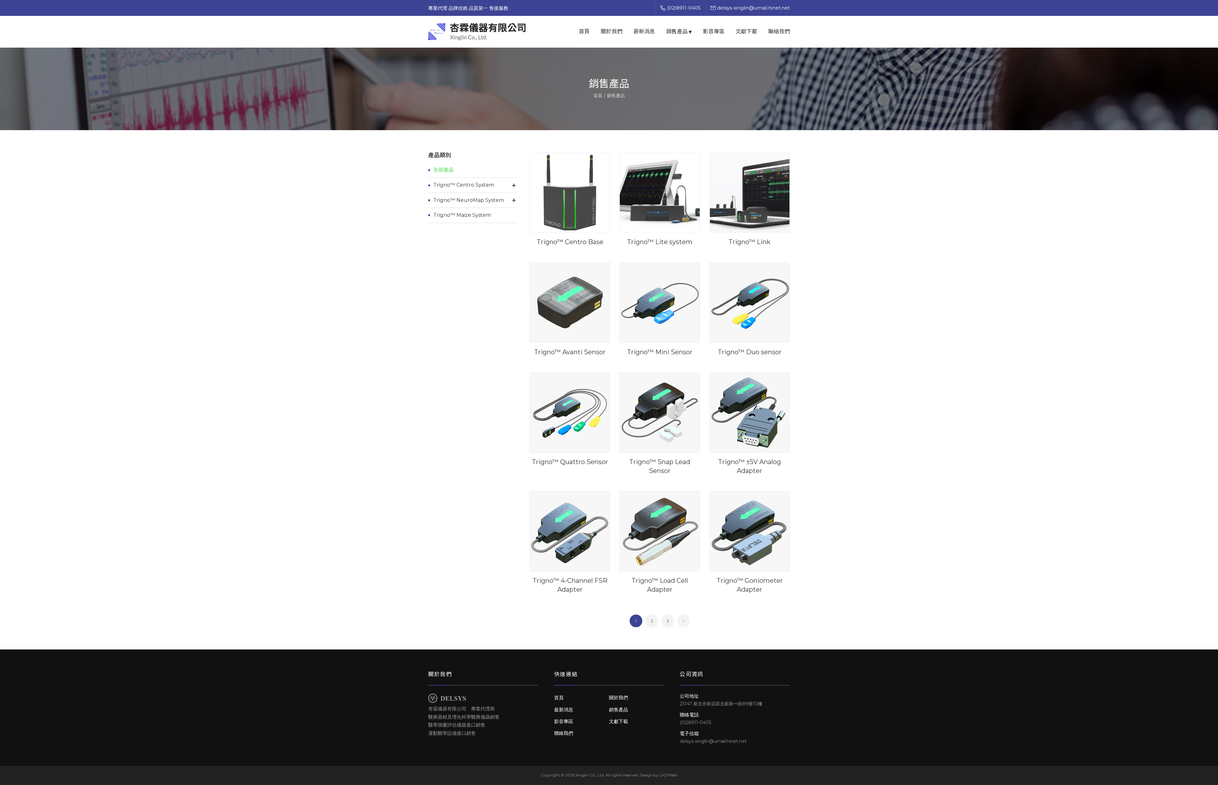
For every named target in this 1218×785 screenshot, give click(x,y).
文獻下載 (746, 31)
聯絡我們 (779, 31)
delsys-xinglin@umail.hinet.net (753, 8)
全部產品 (443, 170)
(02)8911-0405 (684, 8)
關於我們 (611, 31)
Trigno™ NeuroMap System (468, 200)
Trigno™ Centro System (463, 185)
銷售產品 (677, 31)
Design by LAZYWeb (658, 775)
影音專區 (713, 31)
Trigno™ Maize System (462, 215)
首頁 (584, 31)
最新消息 (644, 31)
